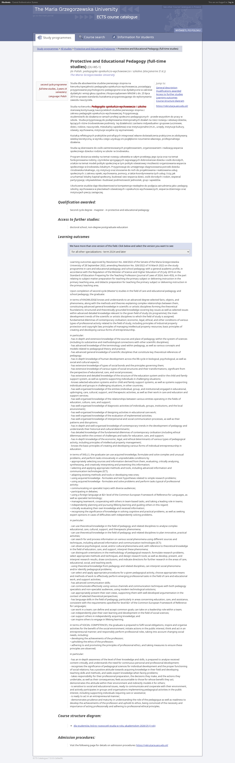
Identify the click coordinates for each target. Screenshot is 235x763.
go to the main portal (43, 15)
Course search (94, 37)
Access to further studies (169, 94)
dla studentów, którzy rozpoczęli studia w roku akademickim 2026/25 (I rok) (115, 725)
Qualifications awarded (168, 91)
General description (166, 87)
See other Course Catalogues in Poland (182, 7)
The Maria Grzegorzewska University (92, 75)
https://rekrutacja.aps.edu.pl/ (172, 106)
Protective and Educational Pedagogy (94, 48)
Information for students (136, 37)
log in (231, 2)
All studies (66, 48)
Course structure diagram (170, 100)
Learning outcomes (166, 97)
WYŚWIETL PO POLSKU (188, 30)
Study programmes (57, 37)
